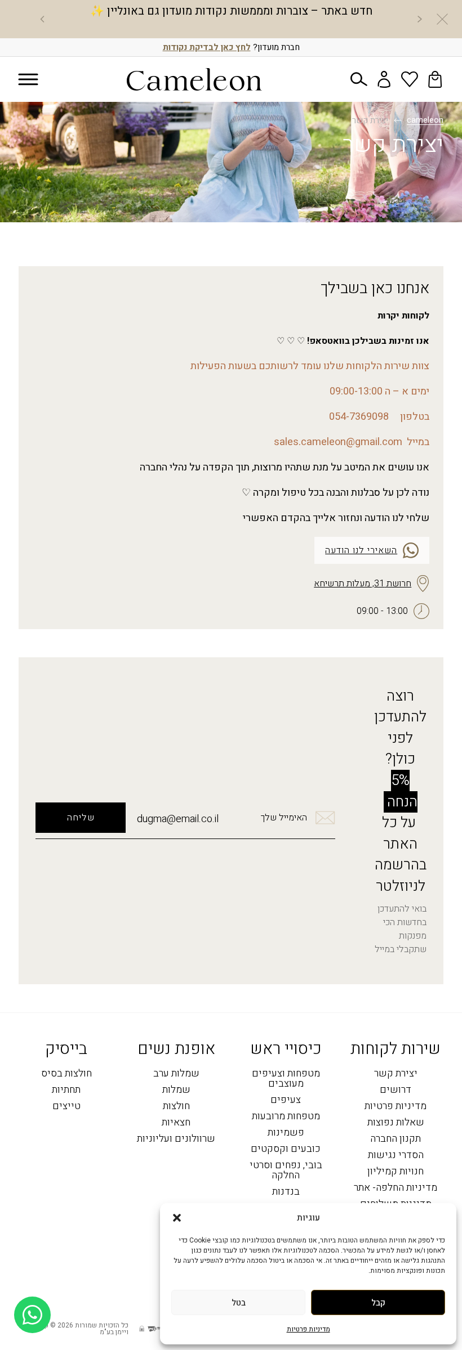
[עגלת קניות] (435, 79)
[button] (177, 1217)
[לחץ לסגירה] (442, 19)
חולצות (176, 1106)
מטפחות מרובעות (286, 1116)
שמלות (176, 1090)
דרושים (395, 1090)
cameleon (425, 120)
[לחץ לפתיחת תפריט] (28, 79)
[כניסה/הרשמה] (384, 79)
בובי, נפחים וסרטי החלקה (286, 1170)
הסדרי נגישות (396, 1155)
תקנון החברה (395, 1139)
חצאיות (176, 1123)
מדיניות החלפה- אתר (395, 1188)
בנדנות (286, 1192)
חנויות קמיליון (395, 1172)
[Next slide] (42, 19)
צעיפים (285, 1100)
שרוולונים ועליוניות (176, 1139)
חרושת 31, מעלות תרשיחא (362, 583)
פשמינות (286, 1133)
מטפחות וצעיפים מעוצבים (286, 1079)
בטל (239, 1303)
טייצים (66, 1106)
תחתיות (66, 1090)
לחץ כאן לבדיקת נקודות (207, 47)
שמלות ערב (176, 1074)
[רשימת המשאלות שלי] (409, 79)
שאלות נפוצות (395, 1123)
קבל (378, 1303)
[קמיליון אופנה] (194, 79)
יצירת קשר (395, 1074)
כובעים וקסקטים (286, 1149)
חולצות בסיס (66, 1074)
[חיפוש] (358, 79)
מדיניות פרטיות (308, 1329)
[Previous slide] (419, 19)
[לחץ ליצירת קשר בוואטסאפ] (32, 1315)
